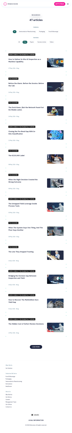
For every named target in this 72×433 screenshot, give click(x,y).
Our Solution (9, 368)
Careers (8, 399)
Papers (32, 42)
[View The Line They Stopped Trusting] (36, 253)
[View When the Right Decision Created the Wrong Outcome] (36, 181)
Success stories (41, 42)
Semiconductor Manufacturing (27, 31)
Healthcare (9, 386)
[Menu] (67, 3)
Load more (36, 347)
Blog (25, 42)
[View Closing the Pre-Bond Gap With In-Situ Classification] (36, 133)
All (14, 31)
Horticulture (9, 384)
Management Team (11, 402)
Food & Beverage (53, 31)
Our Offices (9, 404)
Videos (52, 42)
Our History (9, 397)
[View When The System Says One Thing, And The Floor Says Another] (36, 229)
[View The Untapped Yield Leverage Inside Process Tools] (36, 205)
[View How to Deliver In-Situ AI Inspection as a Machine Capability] (36, 61)
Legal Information (36, 420)
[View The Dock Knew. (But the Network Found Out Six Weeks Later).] (36, 109)
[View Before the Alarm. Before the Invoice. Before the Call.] (36, 85)
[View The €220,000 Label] (36, 157)
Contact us (9, 407)
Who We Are (9, 394)
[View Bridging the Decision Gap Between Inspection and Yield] (36, 278)
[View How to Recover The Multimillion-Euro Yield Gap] (36, 302)
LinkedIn (36, 415)
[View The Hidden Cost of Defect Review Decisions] (36, 326)
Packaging (42, 31)
